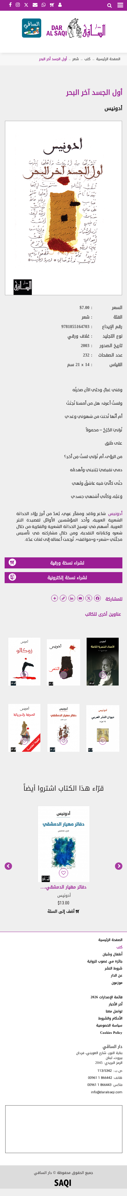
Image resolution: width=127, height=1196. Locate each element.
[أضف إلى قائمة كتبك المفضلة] (102, 679)
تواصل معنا (114, 1011)
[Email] (35, 5)
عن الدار (116, 975)
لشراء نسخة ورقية (67, 563)
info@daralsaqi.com (106, 1092)
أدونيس (113, 108)
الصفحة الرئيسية (108, 59)
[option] (63, 859)
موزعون (117, 983)
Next (118, 866)
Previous (8, 866)
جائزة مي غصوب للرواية (104, 961)
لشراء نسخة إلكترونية (67, 578)
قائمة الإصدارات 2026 (106, 997)
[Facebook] (10, 5)
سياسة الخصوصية (109, 1025)
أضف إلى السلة (61, 911)
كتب (87, 59)
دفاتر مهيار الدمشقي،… (63, 887)
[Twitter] (26, 4)
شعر (75, 59)
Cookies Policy (111, 1033)
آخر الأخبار (115, 1004)
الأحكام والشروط (110, 1018)
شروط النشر (113, 968)
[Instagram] (18, 5)
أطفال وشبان (112, 954)
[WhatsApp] (44, 5)
